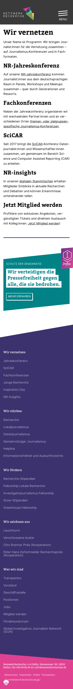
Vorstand (9, 585)
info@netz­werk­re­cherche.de (50, 667)
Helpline (9, 449)
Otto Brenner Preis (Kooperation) (27, 545)
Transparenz (12, 578)
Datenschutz (10, 674)
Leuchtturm (11, 530)
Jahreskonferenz (15, 361)
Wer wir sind (13, 569)
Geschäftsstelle (14, 592)
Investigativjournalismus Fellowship (28, 493)
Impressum (25, 674)
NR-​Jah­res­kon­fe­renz (36, 74)
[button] (6, 683)
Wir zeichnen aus (16, 522)
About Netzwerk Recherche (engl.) (22, 679)
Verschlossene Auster (18, 538)
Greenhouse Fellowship (20, 508)
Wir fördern (12, 470)
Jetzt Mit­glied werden (43, 223)
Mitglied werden (14, 614)
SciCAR (37, 144)
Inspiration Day (14, 390)
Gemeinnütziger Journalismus (24, 441)
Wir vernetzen (14, 352)
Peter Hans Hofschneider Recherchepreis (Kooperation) (33, 554)
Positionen (11, 600)
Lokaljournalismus (16, 427)
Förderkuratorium (16, 621)
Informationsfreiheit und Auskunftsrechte (33, 456)
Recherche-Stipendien (19, 479)
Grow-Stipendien (15, 500)
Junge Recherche (16, 382)
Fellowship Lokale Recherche (24, 486)
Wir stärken (12, 411)
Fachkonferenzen (16, 375)
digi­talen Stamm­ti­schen (36, 181)
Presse (36, 674)
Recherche (11, 420)
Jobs (6, 607)
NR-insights (11, 397)
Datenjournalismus (16, 434)
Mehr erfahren (19, 296)
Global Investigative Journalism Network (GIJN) (32, 630)
